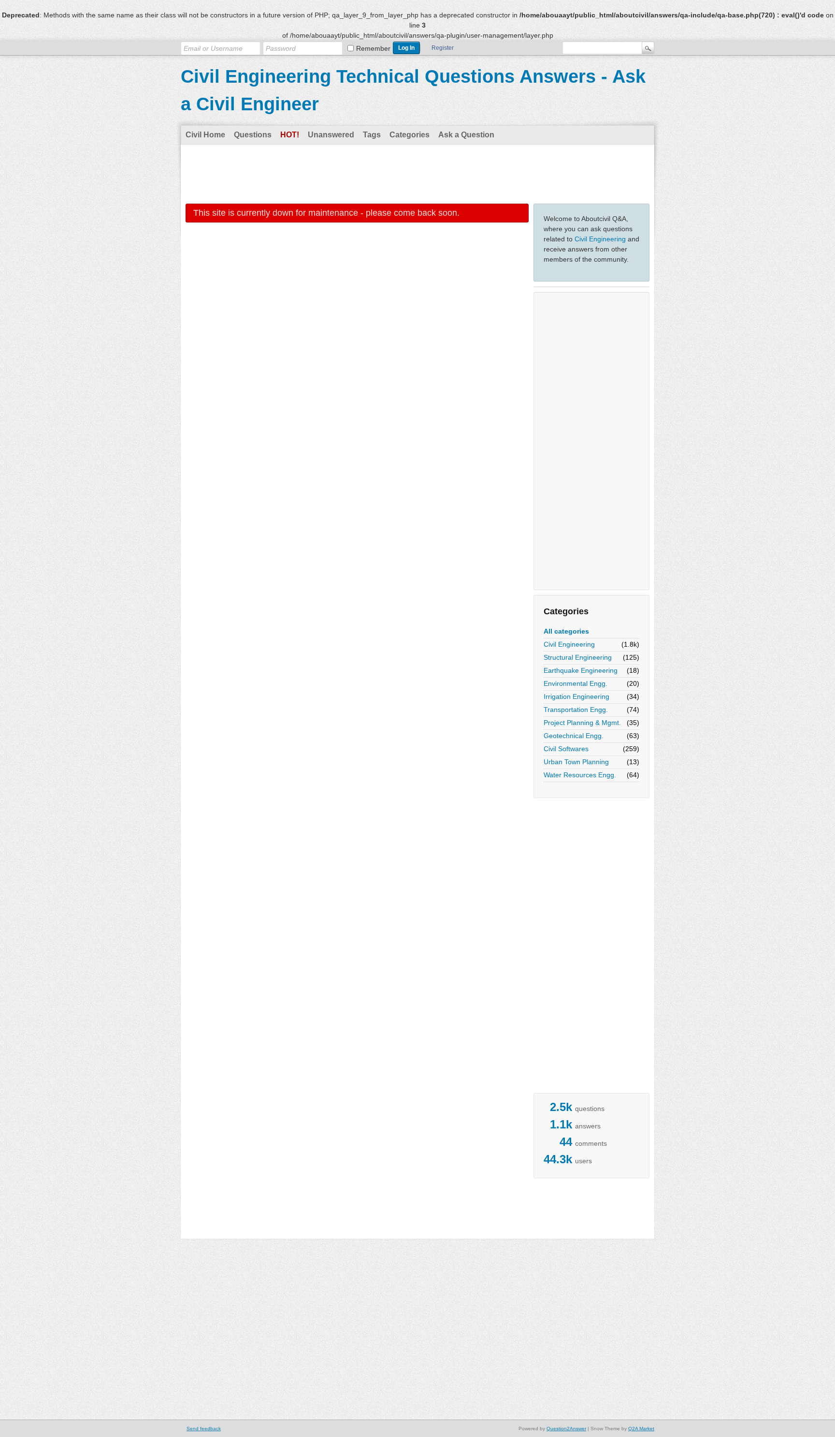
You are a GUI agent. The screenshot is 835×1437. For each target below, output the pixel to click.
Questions (253, 135)
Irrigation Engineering (576, 696)
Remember (373, 48)
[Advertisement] (417, 173)
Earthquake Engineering (581, 670)
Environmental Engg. (575, 683)
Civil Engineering (600, 239)
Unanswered (331, 135)
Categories (409, 135)
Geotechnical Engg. (574, 736)
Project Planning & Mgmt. (582, 722)
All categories (566, 631)
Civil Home (205, 135)
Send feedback (204, 1428)
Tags (372, 135)
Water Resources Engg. (580, 775)
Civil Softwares (566, 749)
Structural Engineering (578, 657)
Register (443, 47)
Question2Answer (566, 1428)
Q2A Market (641, 1428)
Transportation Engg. (576, 709)
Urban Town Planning (576, 762)
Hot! (289, 135)
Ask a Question (466, 135)
